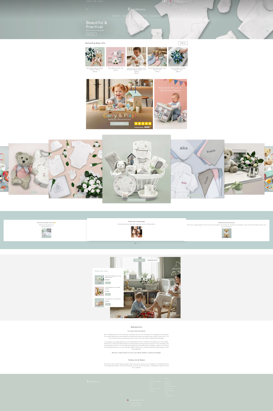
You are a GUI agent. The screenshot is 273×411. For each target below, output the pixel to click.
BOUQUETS (78, 195)
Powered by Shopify (136, 405)
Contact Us (89, 1)
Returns (152, 383)
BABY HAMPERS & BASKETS (136, 200)
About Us (100, 1)
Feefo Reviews (169, 395)
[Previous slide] (3, 169)
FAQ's (95, 1)
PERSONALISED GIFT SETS (195, 195)
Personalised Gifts (142, 16)
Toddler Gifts (127, 16)
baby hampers (120, 342)
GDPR (166, 393)
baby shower (160, 347)
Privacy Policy (168, 388)
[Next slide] (269, 169)
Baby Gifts (116, 16)
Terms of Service (169, 390)
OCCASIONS (239, 192)
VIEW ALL (183, 43)
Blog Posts (168, 383)
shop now (91, 34)
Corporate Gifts (155, 16)
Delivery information (155, 381)
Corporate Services (170, 386)
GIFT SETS (34, 192)
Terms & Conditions (155, 388)
